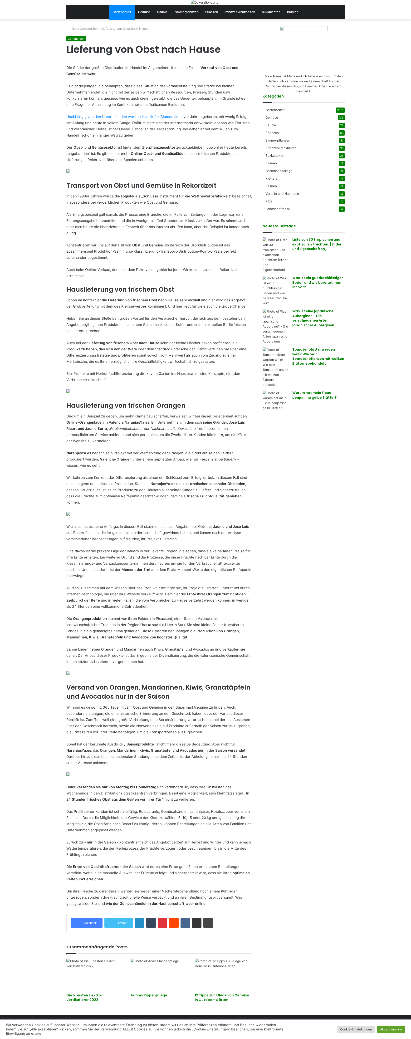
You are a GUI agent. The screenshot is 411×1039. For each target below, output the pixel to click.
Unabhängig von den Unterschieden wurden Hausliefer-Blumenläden (124, 116)
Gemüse (144, 12)
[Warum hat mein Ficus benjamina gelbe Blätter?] (276, 401)
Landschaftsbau (277, 209)
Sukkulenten (271, 12)
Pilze (269, 201)
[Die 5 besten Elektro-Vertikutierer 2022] (94, 975)
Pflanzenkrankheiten (240, 12)
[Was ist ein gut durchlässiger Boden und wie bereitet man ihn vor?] (276, 291)
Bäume (162, 12)
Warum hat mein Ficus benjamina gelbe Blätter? (314, 395)
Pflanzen (211, 12)
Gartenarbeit (122, 12)
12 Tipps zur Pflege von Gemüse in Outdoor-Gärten (222, 997)
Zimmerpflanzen (186, 12)
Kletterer (272, 178)
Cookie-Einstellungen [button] (356, 1029)
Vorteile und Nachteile (282, 194)
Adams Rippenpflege (149, 995)
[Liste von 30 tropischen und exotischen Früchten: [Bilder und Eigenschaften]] (276, 254)
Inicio (73, 28)
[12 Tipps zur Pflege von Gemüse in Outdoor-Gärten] (223, 975)
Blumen (292, 12)
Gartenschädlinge (278, 171)
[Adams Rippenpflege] (159, 975)
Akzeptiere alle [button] (391, 1029)
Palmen (271, 186)
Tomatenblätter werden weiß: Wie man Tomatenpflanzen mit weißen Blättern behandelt (318, 356)
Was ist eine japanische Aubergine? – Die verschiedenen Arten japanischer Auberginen (313, 318)
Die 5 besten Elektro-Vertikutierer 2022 (84, 997)
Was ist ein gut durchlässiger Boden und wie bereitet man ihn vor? (317, 282)
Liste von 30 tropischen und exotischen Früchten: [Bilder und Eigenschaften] (317, 244)
